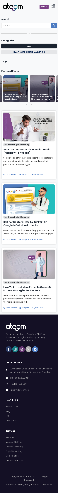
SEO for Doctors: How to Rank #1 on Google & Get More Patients (25, 223)
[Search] (54, 25)
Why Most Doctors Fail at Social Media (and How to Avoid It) (26, 151)
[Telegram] (35, 349)
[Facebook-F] (9, 349)
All (28, 46)
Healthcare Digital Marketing (16, 144)
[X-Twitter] (28, 349)
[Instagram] (22, 349)
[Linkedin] (15, 349)
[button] (26, 104)
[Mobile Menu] (53, 7)
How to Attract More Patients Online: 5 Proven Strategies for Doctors (27, 288)
